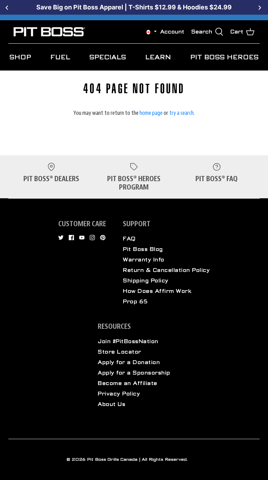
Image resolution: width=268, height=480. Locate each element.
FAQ (129, 239)
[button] (148, 31)
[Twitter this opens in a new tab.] (61, 237)
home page (151, 113)
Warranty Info (143, 260)
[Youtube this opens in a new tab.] (81, 237)
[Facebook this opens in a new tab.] (71, 237)
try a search (181, 113)
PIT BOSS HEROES (224, 57)
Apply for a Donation (129, 362)
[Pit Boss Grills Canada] (49, 31)
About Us (111, 404)
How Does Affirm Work (157, 291)
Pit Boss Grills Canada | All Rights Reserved (137, 459)
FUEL (60, 57)
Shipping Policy (146, 281)
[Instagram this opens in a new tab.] (92, 237)
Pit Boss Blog (143, 249)
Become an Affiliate (127, 383)
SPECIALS (107, 57)
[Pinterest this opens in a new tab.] (102, 237)
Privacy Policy (119, 394)
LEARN (158, 57)
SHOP (20, 57)
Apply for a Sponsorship (134, 373)
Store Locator (119, 352)
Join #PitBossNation (128, 341)
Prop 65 (135, 301)
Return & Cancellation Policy (166, 270)
